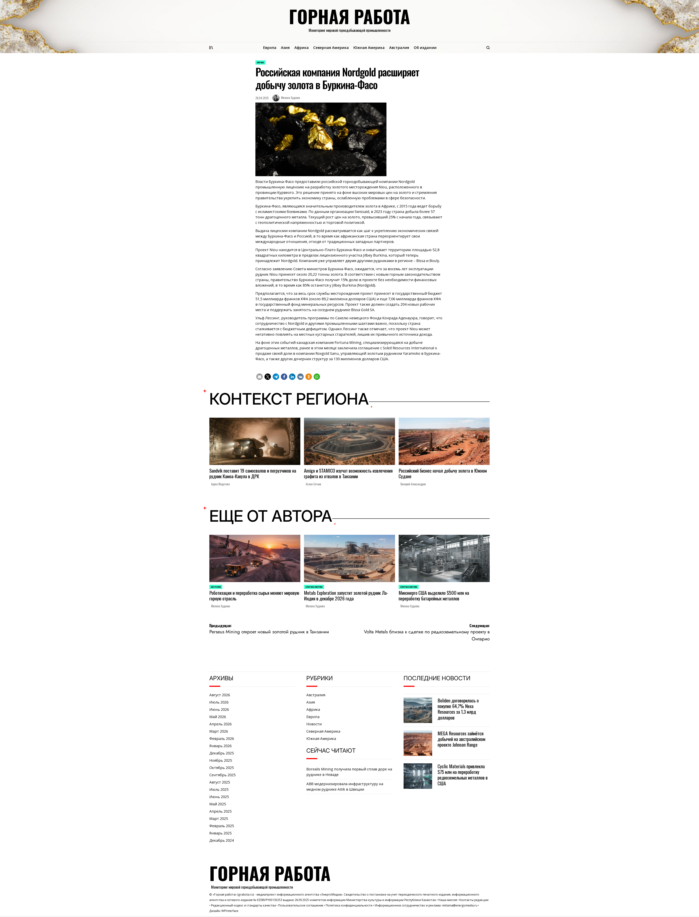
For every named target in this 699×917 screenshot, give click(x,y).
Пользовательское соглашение (300, 905)
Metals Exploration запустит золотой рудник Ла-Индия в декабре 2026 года (346, 595)
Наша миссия (447, 900)
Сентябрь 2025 (222, 774)
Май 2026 (217, 716)
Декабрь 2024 (221, 840)
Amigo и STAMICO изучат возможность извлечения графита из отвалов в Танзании (348, 473)
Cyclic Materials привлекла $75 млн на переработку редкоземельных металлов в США (463, 775)
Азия (285, 47)
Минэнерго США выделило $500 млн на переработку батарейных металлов (434, 595)
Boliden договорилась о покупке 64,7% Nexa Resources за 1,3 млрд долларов (458, 709)
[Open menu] (211, 47)
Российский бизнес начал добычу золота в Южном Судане (443, 473)
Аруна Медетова (220, 484)
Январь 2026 (220, 745)
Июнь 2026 (219, 709)
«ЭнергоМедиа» (331, 894)
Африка (301, 47)
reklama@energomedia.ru (459, 905)
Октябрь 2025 (221, 767)
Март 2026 (218, 731)
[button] (259, 376)
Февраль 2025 (221, 825)
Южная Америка (369, 47)
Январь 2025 (220, 833)
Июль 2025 (218, 789)
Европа (269, 47)
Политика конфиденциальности (349, 905)
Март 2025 (218, 818)
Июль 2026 (218, 702)
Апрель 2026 (220, 724)
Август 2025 (219, 782)
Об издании (425, 47)
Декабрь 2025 (221, 753)
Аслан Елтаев (313, 484)
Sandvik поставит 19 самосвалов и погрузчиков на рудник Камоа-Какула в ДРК (252, 473)
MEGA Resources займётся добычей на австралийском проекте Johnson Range (461, 739)
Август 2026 (219, 694)
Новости (314, 724)
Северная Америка (331, 47)
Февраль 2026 (221, 738)
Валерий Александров (413, 484)
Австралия (399, 47)
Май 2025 (217, 804)
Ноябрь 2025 (220, 760)
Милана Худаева (290, 97)
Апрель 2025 (220, 811)
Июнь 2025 (219, 796)
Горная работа (349, 16)
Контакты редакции (473, 900)
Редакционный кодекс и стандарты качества (243, 905)
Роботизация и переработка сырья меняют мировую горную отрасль (254, 595)
